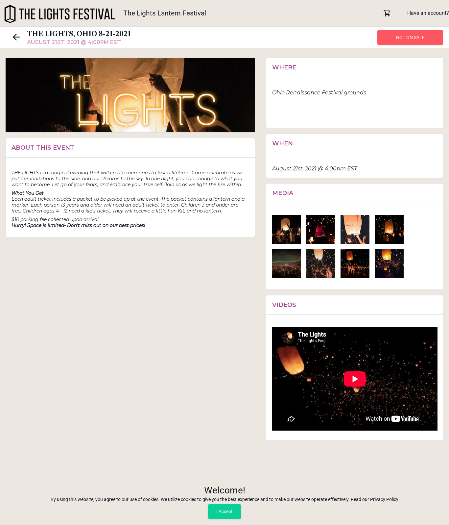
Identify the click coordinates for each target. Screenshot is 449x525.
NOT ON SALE (410, 37)
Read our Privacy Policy (374, 499)
